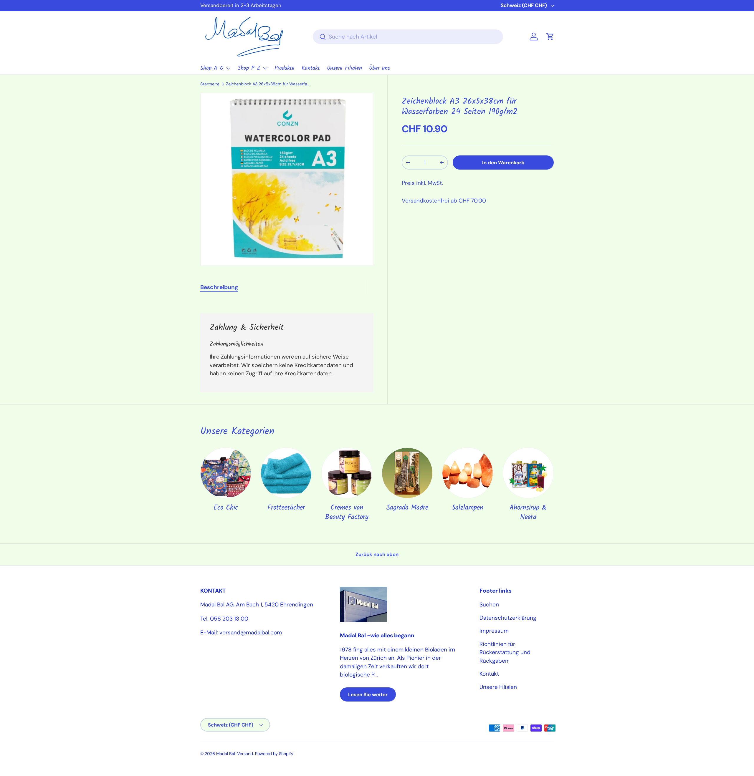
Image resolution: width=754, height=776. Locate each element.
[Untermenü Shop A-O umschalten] (228, 68)
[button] (550, 36)
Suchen (489, 604)
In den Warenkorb (503, 162)
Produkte (285, 68)
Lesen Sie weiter (368, 694)
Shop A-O (212, 68)
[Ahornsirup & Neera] (528, 473)
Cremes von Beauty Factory (346, 513)
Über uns (379, 68)
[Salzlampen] (467, 473)
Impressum (494, 630)
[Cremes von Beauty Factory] (347, 473)
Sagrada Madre (407, 508)
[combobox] (408, 36)
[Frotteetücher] (286, 473)
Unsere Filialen (344, 68)
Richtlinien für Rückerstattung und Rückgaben (504, 652)
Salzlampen (467, 508)
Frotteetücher (286, 508)
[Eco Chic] (226, 473)
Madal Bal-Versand (234, 753)
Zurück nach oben (377, 554)
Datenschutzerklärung (507, 617)
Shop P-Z (249, 68)
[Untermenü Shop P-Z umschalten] (265, 68)
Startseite (209, 84)
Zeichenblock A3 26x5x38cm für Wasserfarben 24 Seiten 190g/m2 (268, 84)
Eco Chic (226, 508)
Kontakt (311, 68)
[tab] (219, 287)
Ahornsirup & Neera (528, 513)
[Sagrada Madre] (407, 473)
